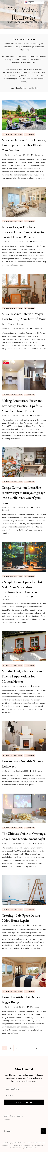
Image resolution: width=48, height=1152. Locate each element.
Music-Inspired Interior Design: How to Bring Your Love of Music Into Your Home (24, 319)
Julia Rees (7, 155)
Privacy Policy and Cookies (12, 1116)
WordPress (14, 1148)
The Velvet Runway (24, 13)
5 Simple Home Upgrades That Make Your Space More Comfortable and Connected (22, 587)
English (30, 2)
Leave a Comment (36, 925)
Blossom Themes (30, 1145)
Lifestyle (29, 134)
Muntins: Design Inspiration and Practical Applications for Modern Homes (23, 676)
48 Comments (37, 771)
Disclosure (6, 1119)
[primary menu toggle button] (3, 32)
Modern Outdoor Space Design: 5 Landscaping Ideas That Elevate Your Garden (24, 145)
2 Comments (37, 242)
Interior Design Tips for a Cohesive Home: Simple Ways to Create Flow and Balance (23, 232)
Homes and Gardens (12, 134)
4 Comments (38, 155)
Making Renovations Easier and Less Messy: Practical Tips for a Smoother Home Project (22, 405)
